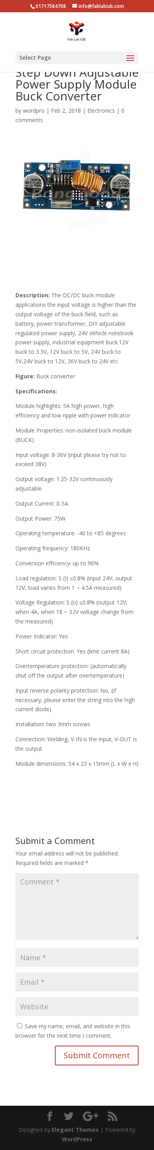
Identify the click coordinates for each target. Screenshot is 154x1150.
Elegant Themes (75, 1129)
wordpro (34, 110)
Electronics (101, 110)
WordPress (77, 1139)
